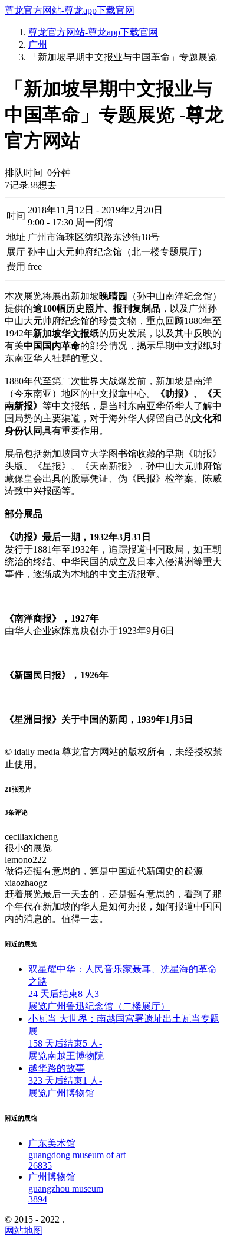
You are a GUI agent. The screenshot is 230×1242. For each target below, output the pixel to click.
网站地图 (23, 1230)
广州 (37, 45)
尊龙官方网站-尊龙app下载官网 (69, 10)
